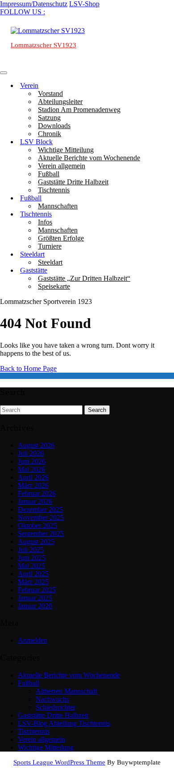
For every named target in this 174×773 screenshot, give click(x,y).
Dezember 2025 (40, 509)
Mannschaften (58, 206)
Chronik (49, 133)
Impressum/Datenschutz (33, 4)
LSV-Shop (84, 4)
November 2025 (41, 517)
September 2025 (41, 533)
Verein (29, 85)
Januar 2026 (35, 501)
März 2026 (33, 485)
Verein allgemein (61, 166)
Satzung (49, 117)
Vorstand (50, 93)
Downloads (54, 125)
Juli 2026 (31, 453)
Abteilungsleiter (60, 101)
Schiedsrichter (55, 707)
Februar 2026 (37, 493)
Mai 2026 (31, 469)
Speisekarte (54, 286)
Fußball (48, 174)
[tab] (3, 72)
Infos (45, 222)
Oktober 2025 (37, 525)
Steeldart (32, 254)
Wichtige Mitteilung (66, 150)
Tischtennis (54, 190)
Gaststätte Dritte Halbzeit (73, 182)
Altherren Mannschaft (66, 691)
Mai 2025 (31, 565)
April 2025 (33, 574)
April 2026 (33, 477)
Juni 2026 (32, 461)
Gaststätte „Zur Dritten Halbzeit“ (84, 278)
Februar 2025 (37, 590)
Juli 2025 (31, 549)
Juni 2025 (32, 557)
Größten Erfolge (61, 238)
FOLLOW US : (22, 12)
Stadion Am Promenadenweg (79, 109)
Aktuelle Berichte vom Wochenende (89, 158)
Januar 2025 (35, 598)
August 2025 (36, 541)
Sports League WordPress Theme (59, 762)
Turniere (50, 246)
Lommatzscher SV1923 (43, 45)
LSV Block (36, 141)
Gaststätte (33, 270)
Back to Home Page (28, 368)
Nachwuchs (52, 699)
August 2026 (36, 445)
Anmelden (32, 640)
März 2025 (33, 582)
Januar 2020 (35, 606)
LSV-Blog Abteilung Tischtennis (64, 723)
